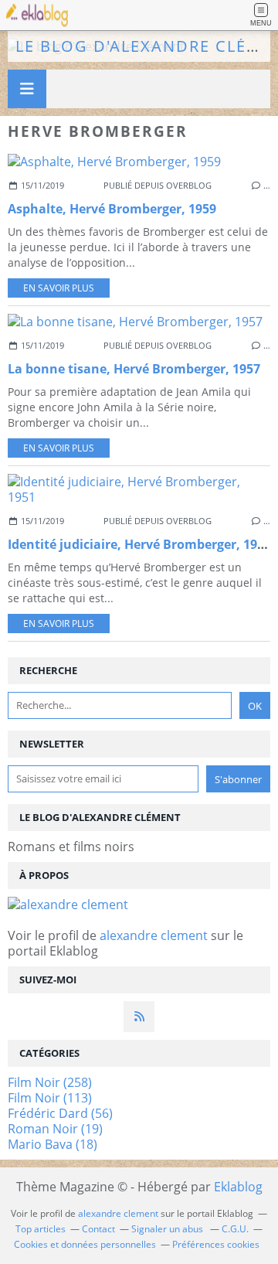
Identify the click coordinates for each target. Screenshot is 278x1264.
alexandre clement (154, 935)
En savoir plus (58, 288)
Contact (98, 1228)
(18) (52, 1144)
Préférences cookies (215, 1244)
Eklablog (238, 1186)
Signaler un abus (168, 1228)
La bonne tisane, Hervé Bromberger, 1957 (134, 368)
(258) (50, 1082)
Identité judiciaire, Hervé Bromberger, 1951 (139, 544)
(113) (50, 1097)
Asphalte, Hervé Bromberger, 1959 (112, 208)
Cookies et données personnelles (85, 1244)
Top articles (40, 1228)
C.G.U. (235, 1228)
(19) (55, 1128)
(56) (60, 1113)
